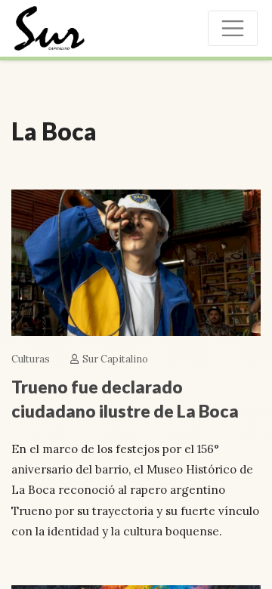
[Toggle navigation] (233, 28)
